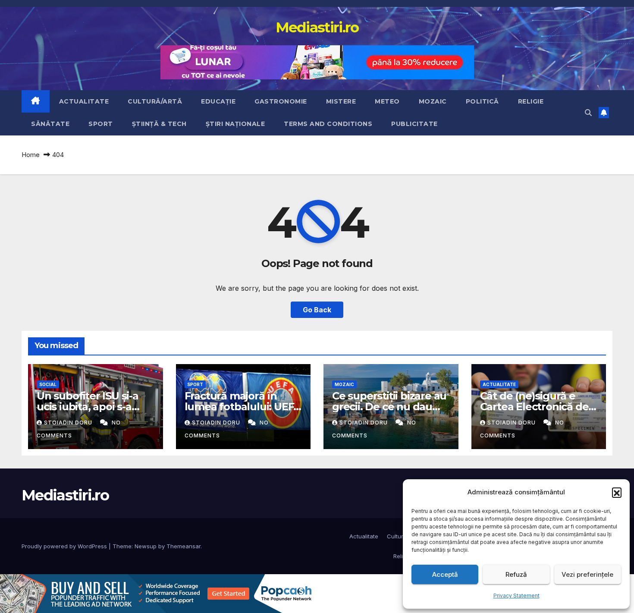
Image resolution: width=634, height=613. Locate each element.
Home (31, 155)
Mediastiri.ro (317, 27)
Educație (218, 101)
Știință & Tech (159, 124)
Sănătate (50, 124)
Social (47, 384)
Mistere (341, 101)
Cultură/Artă (155, 101)
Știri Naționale (235, 124)
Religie (531, 101)
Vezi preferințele (587, 574)
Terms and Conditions (328, 124)
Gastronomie (280, 101)
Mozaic (433, 101)
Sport (100, 124)
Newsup (146, 546)
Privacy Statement (516, 595)
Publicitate (414, 124)
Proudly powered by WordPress (65, 546)
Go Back (317, 309)
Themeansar (183, 546)
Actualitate (84, 101)
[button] (616, 492)
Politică (482, 101)
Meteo (387, 101)
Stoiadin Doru (69, 422)
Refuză (516, 574)
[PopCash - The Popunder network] (157, 592)
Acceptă (445, 574)
